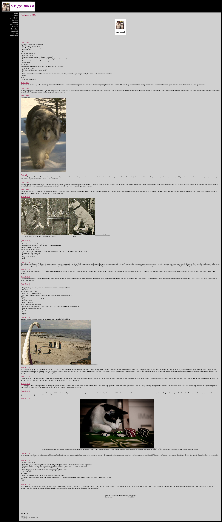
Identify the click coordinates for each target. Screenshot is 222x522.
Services (15, 20)
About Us (14, 16)
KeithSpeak (14, 31)
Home (16, 13)
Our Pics (15, 33)
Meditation (14, 29)
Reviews (15, 22)
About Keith (14, 18)
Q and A (15, 27)
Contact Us (14, 35)
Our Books (14, 24)
